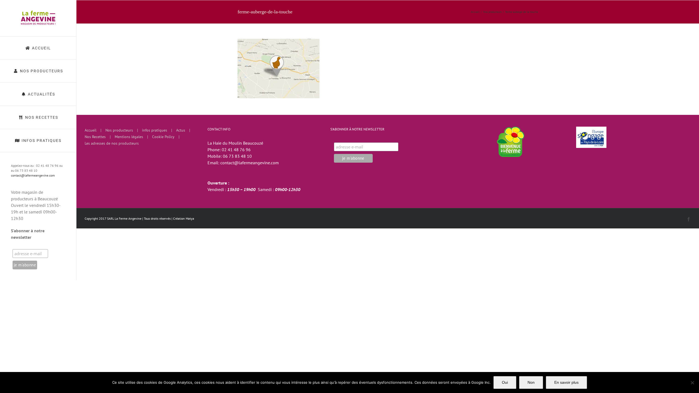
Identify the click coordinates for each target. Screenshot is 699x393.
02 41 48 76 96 (236, 149)
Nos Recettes (95, 136)
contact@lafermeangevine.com (33, 175)
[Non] (692, 382)
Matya (190, 218)
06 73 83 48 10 (237, 156)
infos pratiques (154, 130)
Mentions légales (129, 136)
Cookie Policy (163, 136)
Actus (180, 130)
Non (531, 382)
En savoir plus (566, 382)
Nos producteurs (119, 130)
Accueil (90, 130)
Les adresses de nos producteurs (112, 143)
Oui (505, 382)
